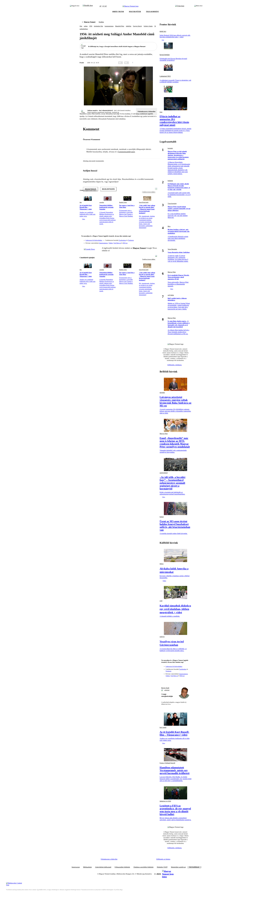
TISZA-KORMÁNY (152, 11)
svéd (161, 601)
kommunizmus (109, 26)
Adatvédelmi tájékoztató (103, 867)
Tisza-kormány (172, 203)
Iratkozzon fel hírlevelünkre (94, 240)
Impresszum (76, 867)
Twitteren (131, 240)
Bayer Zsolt (165, 688)
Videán (111, 243)
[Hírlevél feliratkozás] (154, 236)
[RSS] (154, 242)
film (81, 26)
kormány (170, 148)
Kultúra (101, 22)
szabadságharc (84, 29)
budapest (170, 180)
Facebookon (122, 240)
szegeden (101, 202)
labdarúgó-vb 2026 (165, 801)
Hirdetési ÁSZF (162, 867)
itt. (118, 112)
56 (155, 26)
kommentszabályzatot (126, 152)
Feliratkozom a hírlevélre (146, 111)
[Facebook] (145, 239)
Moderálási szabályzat (178, 867)
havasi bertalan (165, 55)
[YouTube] (150, 242)
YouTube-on (117, 243)
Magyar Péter (172, 272)
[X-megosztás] (151, 62)
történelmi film (98, 26)
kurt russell (163, 727)
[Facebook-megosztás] (156, 62)
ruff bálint (171, 295)
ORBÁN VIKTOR (118, 11)
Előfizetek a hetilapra (174, 365)
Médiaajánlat (87, 867)
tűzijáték (162, 392)
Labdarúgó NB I (165, 76)
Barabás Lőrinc (123, 202)
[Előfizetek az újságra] (180, 6)
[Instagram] (150, 239)
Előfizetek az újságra (163, 859)
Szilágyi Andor (148, 26)
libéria (161, 564)
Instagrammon (103, 243)
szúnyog (162, 636)
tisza (161, 112)
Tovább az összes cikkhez (148, 259)
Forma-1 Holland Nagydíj (167, 763)
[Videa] (145, 242)
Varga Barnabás (172, 249)
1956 (90, 26)
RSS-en (125, 243)
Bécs (169, 226)
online (86, 26)
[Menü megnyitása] (198, 6)
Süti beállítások (194, 867)
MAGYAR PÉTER (135, 11)
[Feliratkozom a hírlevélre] (87, 6)
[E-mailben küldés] (147, 62)
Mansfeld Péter (119, 26)
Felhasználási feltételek (122, 867)
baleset (162, 517)
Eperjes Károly (137, 26)
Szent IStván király (144, 202)
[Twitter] (154, 239)
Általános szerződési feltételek (143, 867)
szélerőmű (166, 690)
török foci (163, 31)
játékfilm (128, 26)
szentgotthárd (164, 473)
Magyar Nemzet (89, 22)
